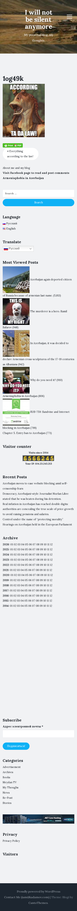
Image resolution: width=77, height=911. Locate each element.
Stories (7, 803)
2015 (5, 600)
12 (51, 549)
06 (30, 544)
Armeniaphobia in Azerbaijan (23, 178)
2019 (6, 580)
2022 (6, 565)
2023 (6, 559)
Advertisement (12, 767)
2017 (5, 590)
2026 (6, 544)
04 (22, 544)
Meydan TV (9, 782)
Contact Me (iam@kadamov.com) (26, 897)
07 (34, 544)
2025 (6, 549)
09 (41, 549)
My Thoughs (10, 787)
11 (48, 565)
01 (11, 544)
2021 (5, 570)
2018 (6, 585)
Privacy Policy (11, 840)
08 (37, 549)
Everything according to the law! (20, 154)
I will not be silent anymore (38, 19)
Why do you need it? (43, 380)
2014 (5, 605)
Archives (8, 772)
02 (15, 544)
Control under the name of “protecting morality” (33, 519)
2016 (6, 595)
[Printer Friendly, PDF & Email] (13, 145)
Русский (14, 248)
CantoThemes (38, 903)
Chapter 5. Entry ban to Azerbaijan (24, 433)
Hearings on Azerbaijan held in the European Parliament (37, 524)
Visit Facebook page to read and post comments (36, 173)
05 (26, 544)
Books (6, 777)
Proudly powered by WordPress (38, 891)
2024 (6, 554)
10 (45, 549)
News (6, 792)
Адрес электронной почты (23, 726)
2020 (6, 575)
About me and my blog (16, 168)
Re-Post (8, 797)
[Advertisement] (38, 666)
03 (19, 544)
